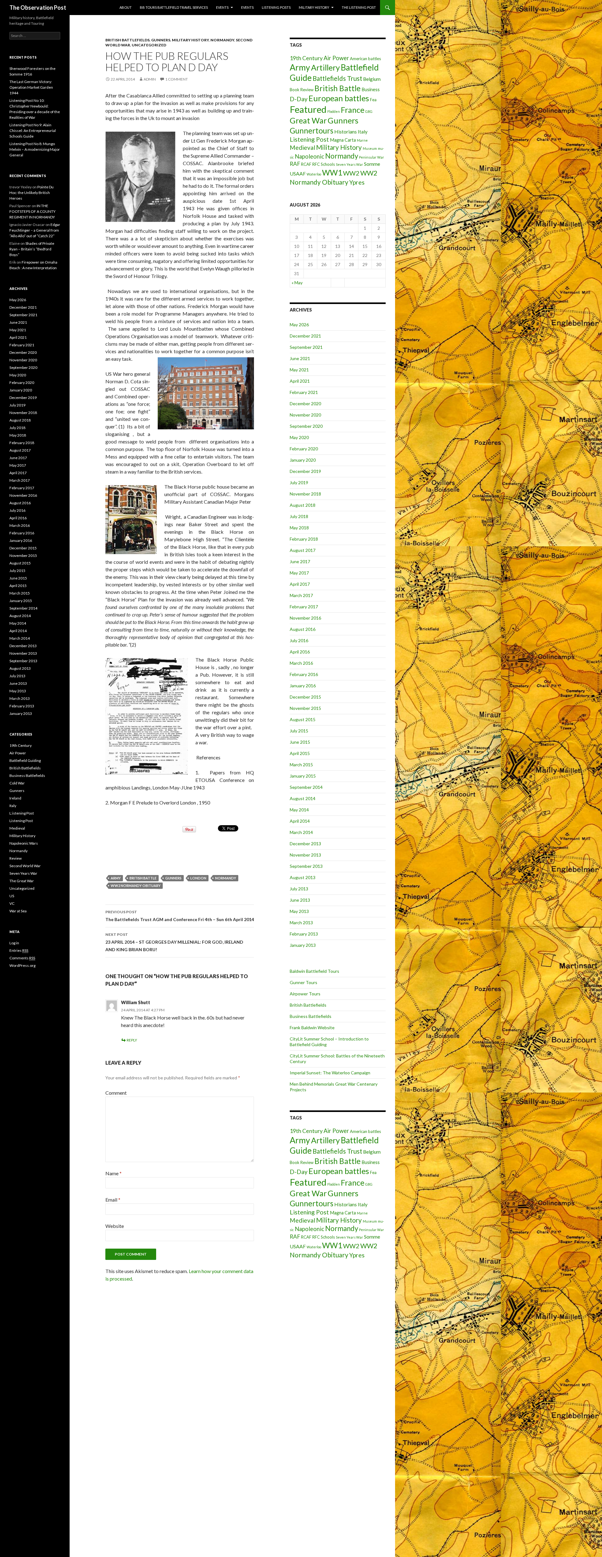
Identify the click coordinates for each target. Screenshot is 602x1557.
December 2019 (305, 471)
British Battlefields (127, 40)
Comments (22, 958)
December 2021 (305, 335)
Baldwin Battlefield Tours (314, 971)
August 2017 (302, 550)
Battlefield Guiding (25, 760)
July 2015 (299, 730)
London (198, 878)
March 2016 (301, 663)
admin (150, 79)
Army (116, 878)
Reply (132, 1040)
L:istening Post (21, 813)
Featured (308, 109)
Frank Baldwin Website (312, 1027)
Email (112, 1200)
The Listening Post (359, 7)
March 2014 (301, 832)
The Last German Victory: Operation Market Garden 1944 (31, 87)
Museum (370, 148)
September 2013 (306, 866)
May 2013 (299, 911)
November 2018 (305, 493)
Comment (116, 1093)
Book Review (302, 89)
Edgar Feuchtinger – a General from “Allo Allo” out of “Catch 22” (34, 230)
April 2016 (300, 651)
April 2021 (300, 381)
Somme (372, 164)
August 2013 (302, 877)
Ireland (15, 798)
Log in (14, 943)
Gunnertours (311, 130)
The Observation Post (37, 7)
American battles (365, 58)
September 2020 (306, 426)
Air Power (336, 58)
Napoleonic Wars (23, 843)
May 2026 (299, 324)
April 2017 (300, 584)
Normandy (222, 40)
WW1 (332, 172)
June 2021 (300, 358)
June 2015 (300, 742)
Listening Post (309, 139)
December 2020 (305, 403)
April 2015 (300, 753)
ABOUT (125, 7)
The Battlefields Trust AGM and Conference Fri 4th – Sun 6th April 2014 (179, 916)
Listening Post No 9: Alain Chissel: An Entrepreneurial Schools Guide (32, 131)
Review (15, 858)
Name (113, 1173)
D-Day (299, 98)
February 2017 (304, 606)
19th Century (306, 58)
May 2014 (299, 809)
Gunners (160, 40)
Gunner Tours (303, 982)
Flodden (333, 111)
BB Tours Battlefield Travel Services (174, 7)
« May (297, 282)
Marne (362, 140)
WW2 (351, 173)
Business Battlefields (310, 1016)
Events (222, 7)
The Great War (21, 880)
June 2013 (300, 900)
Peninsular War (371, 157)
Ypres (357, 182)
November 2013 (305, 854)
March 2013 (301, 922)
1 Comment (176, 79)
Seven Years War (349, 164)
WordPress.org (22, 965)
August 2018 (302, 505)
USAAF (298, 173)
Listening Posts (276, 7)
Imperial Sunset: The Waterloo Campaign (330, 1072)
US (11, 896)
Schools (328, 164)
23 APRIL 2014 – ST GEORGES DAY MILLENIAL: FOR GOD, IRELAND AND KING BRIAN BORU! (174, 942)
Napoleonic (309, 156)
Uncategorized (149, 45)
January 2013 (303, 945)
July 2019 (299, 482)
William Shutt (135, 1002)
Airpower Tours (305, 993)
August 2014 (302, 798)
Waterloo (314, 174)
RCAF (306, 164)
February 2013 (304, 933)
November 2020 (305, 414)
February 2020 (304, 448)
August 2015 (302, 719)
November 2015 (305, 708)
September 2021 (306, 347)
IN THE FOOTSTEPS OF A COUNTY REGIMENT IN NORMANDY (32, 211)
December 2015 (305, 697)
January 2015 (303, 775)
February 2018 (304, 539)
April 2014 (300, 821)
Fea (373, 99)
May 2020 (299, 437)
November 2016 (305, 618)
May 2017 (299, 572)
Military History (314, 7)
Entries (18, 950)
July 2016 (299, 640)
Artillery (325, 67)
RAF (295, 163)
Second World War (25, 865)
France (352, 109)
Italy (362, 131)
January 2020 (303, 460)
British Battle (142, 878)
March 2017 (301, 595)
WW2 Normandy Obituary (136, 885)
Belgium (372, 79)
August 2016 (302, 629)
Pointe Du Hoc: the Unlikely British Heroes (31, 193)
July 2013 (299, 888)
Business (371, 89)
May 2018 (299, 527)
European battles (339, 98)
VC (11, 903)
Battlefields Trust (337, 78)
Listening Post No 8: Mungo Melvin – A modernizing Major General (34, 149)
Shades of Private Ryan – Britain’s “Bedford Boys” (31, 249)
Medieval (302, 147)
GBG (368, 111)
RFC (316, 164)
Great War (308, 120)
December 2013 (305, 843)
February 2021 (304, 392)
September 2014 (306, 787)
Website (114, 1226)
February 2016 (304, 674)
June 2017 (300, 561)
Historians (345, 131)
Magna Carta (343, 140)
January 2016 (303, 685)
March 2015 (301, 764)
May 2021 (299, 369)
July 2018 (299, 516)
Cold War (17, 783)
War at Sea (18, 911)
